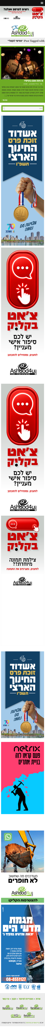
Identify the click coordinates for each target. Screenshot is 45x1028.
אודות (38, 999)
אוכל (41, 84)
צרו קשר (5, 999)
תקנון (14, 999)
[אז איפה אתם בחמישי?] (22, 63)
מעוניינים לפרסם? (26, 999)
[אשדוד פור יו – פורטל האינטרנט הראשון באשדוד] (22, 29)
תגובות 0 (25, 84)
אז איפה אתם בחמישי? (33, 81)
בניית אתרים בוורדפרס (32, 1023)
